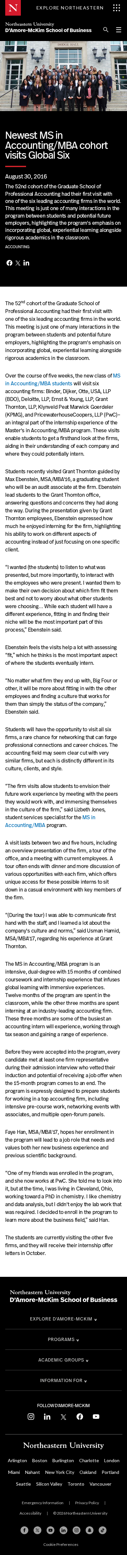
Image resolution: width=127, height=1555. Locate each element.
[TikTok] (102, 1530)
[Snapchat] (89, 1530)
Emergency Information (43, 1502)
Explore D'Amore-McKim (61, 1319)
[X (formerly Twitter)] (37, 1530)
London (112, 1460)
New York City (59, 1472)
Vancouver (100, 1484)
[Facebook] (9, 263)
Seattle (23, 1484)
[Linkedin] (63, 1530)
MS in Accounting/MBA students (62, 379)
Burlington (63, 1460)
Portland (110, 1472)
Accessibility (30, 1513)
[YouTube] (50, 1530)
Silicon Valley (49, 1484)
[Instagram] (76, 1530)
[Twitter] (18, 263)
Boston (39, 1460)
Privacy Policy (87, 1502)
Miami (14, 1472)
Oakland (87, 1472)
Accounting (17, 247)
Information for (61, 1380)
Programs (61, 1339)
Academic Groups (61, 1360)
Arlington (17, 1460)
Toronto (75, 1484)
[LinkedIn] (26, 263)
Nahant (32, 1472)
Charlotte (89, 1460)
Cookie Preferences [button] (60, 1544)
